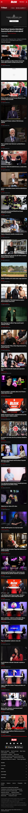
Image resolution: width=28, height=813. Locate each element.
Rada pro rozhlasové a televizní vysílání (9, 805)
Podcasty (3, 598)
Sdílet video (5, 36)
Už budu (2, 575)
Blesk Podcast (4, 417)
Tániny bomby (4, 394)
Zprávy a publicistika (12, 33)
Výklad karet (3, 508)
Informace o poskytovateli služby (20, 26)
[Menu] (1, 2)
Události (2, 124)
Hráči (2, 486)
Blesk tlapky (3, 440)
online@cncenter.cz (5, 802)
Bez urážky (3, 734)
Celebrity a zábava (5, 303)
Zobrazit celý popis (5, 42)
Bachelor (3, 711)
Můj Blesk (22, 1)
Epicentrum (3, 64)
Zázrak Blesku (4, 371)
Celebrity (3, 665)
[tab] (4, 7)
